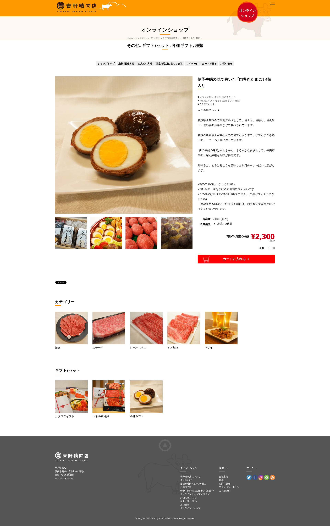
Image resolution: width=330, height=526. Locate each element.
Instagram (260, 477)
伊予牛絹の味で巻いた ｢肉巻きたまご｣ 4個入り (182, 38)
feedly (266, 477)
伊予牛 (217, 97)
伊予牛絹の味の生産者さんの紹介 (197, 490)
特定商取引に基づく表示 (169, 63)
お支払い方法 (145, 63)
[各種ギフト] (146, 396)
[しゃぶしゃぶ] (146, 328)
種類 (158, 38)
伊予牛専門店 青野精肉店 (76, 4)
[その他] (221, 328)
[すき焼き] (183, 328)
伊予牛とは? (186, 480)
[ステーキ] (108, 328)
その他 (203, 100)
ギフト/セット (215, 100)
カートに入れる (234, 259)
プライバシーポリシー (230, 487)
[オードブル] (106, 246)
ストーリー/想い (188, 501)
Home (130, 38)
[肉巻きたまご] (123, 211)
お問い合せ (226, 63)
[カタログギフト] (71, 396)
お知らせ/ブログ (188, 497)
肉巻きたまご (228, 97)
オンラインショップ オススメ (195, 494)
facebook (254, 477)
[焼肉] (71, 328)
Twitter (249, 477)
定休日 (222, 480)
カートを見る (209, 63)
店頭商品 (184, 504)
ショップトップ (106, 63)
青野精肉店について (190, 476)
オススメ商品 (206, 97)
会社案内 (223, 476)
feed (272, 477)
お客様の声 (185, 487)
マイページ (192, 63)
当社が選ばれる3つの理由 (193, 483)
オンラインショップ (144, 38)
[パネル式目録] (108, 396)
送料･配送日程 (126, 63)
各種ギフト (228, 100)
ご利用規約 (224, 490)
